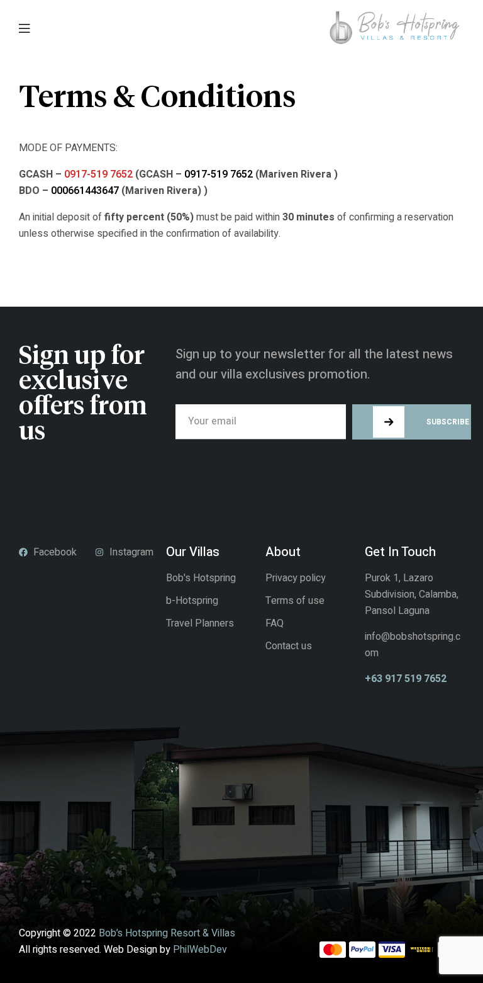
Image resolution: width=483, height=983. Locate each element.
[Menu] (24, 27)
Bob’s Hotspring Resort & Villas (167, 933)
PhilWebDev (200, 949)
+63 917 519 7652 (406, 678)
